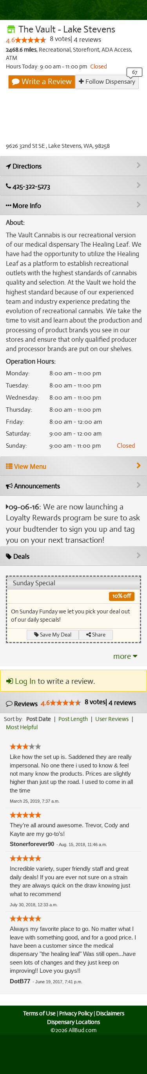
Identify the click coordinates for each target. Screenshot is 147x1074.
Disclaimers (110, 1013)
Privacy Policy (76, 1013)
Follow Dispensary (109, 82)
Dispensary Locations (73, 1022)
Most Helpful (22, 727)
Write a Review (46, 81)
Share (98, 634)
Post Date (38, 719)
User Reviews (112, 719)
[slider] (30, 40)
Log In (24, 681)
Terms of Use (39, 1013)
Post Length (73, 719)
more (123, 656)
